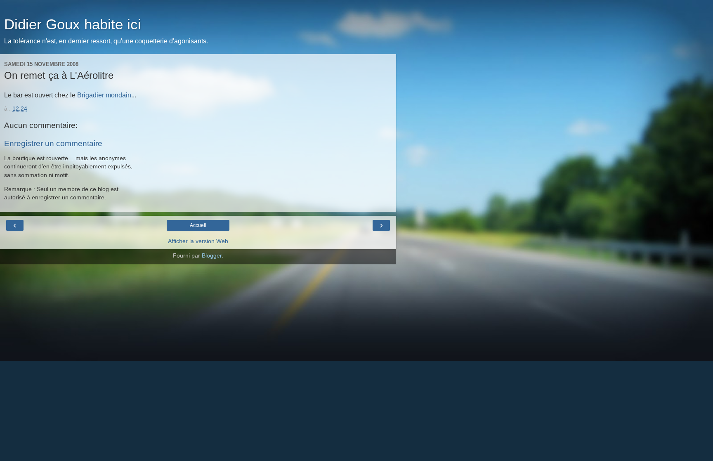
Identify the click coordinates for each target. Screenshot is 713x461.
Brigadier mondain (104, 95)
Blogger (212, 255)
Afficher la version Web (198, 241)
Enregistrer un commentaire (53, 143)
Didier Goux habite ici (72, 24)
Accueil (198, 225)
